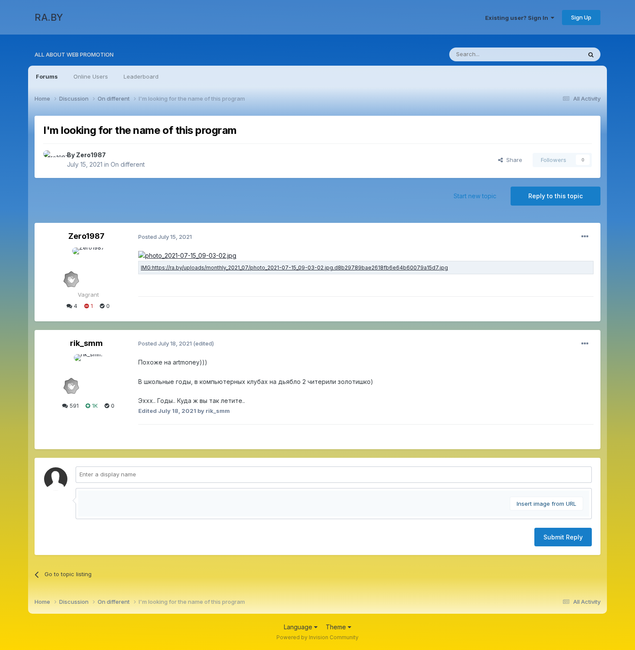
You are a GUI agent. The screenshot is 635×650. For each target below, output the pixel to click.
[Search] (590, 54)
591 (73, 405)
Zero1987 (91, 155)
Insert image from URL (546, 503)
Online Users (90, 76)
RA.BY (49, 17)
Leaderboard (141, 76)
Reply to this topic (555, 196)
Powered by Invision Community (317, 637)
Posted (165, 236)
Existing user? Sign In (518, 17)
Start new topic (475, 196)
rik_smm (86, 343)
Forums (47, 76)
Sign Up (581, 17)
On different (128, 164)
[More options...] (585, 236)
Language (299, 627)
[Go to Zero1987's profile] (52, 159)
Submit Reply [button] (563, 537)
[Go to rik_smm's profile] (88, 373)
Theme (337, 627)
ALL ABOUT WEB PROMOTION (74, 54)
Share (512, 159)
